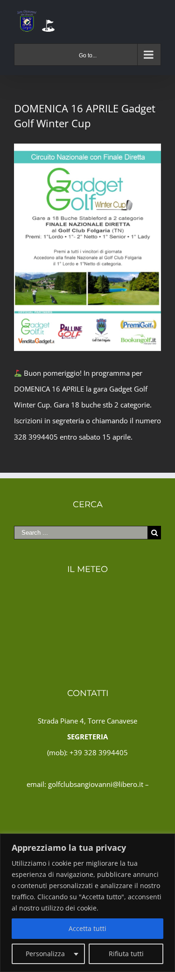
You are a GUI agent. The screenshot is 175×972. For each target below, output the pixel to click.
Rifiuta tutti (126, 953)
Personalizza (45, 953)
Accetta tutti (87, 928)
